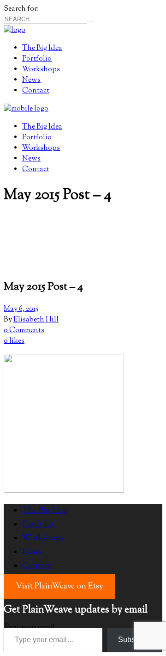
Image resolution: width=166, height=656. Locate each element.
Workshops (43, 538)
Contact (36, 566)
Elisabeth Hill (36, 320)
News (32, 552)
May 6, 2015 (21, 309)
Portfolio (37, 525)
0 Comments (24, 330)
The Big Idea (44, 511)
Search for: (21, 9)
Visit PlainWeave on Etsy (59, 587)
